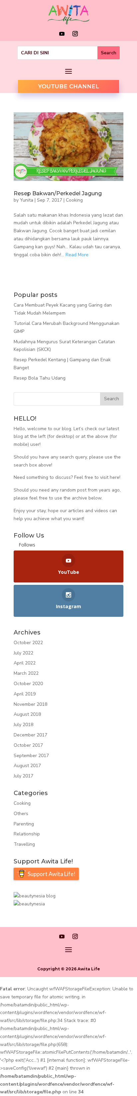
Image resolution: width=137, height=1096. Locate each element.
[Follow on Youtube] (62, 33)
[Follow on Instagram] (75, 33)
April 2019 (25, 694)
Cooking (74, 200)
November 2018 (30, 704)
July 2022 (23, 653)
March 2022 (26, 673)
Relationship (27, 834)
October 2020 (28, 683)
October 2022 (28, 642)
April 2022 (25, 663)
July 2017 (23, 776)
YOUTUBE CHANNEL (68, 86)
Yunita (26, 200)
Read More (77, 255)
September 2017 (31, 755)
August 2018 (27, 714)
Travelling (24, 844)
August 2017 (27, 765)
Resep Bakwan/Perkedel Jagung (58, 193)
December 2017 (30, 735)
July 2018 (23, 724)
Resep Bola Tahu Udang (40, 378)
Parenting (24, 824)
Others (21, 813)
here (114, 477)
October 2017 (28, 745)
